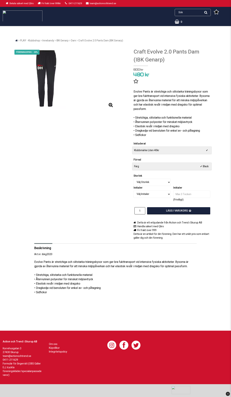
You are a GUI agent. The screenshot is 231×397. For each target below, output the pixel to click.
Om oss (53, 344)
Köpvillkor (54, 348)
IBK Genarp (62, 40)
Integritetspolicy (58, 352)
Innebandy (48, 40)
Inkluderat (140, 144)
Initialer (138, 188)
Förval (137, 160)
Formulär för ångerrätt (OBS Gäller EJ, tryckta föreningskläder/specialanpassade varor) (22, 369)
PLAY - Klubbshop (30, 40)
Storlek (138, 176)
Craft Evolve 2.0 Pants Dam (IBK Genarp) (100, 40)
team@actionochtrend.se (17, 356)
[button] (216, 12)
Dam (73, 40)
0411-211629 (10, 360)
